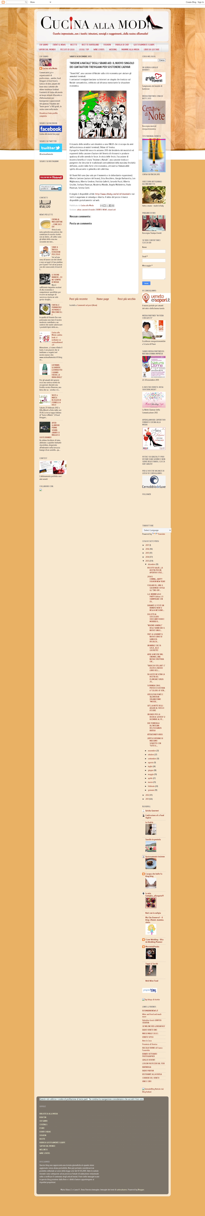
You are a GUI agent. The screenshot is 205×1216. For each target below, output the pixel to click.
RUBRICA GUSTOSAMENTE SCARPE (52, 1142)
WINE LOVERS (98, 49)
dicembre (152, 564)
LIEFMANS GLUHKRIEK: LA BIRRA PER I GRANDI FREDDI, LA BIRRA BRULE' (57, 371)
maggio (151, 774)
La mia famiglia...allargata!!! (154, 894)
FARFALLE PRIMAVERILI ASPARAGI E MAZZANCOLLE (57, 310)
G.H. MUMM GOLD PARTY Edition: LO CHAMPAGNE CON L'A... (155, 598)
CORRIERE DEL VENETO (150, 1078)
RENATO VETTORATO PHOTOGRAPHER (149, 1055)
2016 (148, 549)
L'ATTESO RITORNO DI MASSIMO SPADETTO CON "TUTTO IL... (155, 742)
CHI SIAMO (43, 45)
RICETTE (73, 45)
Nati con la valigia (153, 913)
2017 (147, 545)
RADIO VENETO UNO (149, 1030)
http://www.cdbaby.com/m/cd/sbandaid (112, 194)
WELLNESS (43, 1149)
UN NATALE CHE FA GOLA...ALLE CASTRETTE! (154, 648)
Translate (161, 534)
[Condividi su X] (107, 205)
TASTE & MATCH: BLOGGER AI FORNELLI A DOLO (56, 400)
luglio (150, 766)
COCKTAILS (43, 1124)
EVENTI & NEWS (59, 45)
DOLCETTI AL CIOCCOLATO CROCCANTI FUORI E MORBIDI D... (155, 618)
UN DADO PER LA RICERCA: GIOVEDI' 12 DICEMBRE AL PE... (156, 716)
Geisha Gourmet (152, 811)
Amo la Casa (147, 1041)
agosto (151, 762)
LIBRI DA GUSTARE (151, 49)
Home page (103, 299)
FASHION (107, 45)
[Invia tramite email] (101, 205)
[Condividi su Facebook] (110, 205)
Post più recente (78, 299)
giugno (151, 770)
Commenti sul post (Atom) (87, 305)
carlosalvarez (122, 1190)
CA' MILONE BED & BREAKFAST (153, 1026)
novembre (152, 751)
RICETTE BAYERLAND (90, 45)
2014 (147, 557)
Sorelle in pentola (153, 839)
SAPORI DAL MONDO (47, 49)
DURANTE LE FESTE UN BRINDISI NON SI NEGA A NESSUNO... (155, 608)
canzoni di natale (88, 210)
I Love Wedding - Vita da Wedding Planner (154, 940)
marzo (150, 782)
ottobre (151, 754)
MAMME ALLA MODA (130, 49)
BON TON (42, 1117)
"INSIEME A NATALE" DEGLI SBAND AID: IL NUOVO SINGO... (156, 627)
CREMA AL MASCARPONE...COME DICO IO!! (57, 223)
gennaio (151, 790)
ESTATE (42, 1128)
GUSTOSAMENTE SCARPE (144, 45)
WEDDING (113, 49)
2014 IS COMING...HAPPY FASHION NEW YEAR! (156, 579)
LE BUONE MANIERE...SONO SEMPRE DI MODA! (57, 278)
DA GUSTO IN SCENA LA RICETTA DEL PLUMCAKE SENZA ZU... (156, 678)
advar (79, 210)
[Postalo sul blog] (104, 205)
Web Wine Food (151, 981)
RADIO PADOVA (148, 1071)
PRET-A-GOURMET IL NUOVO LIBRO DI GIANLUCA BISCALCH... (155, 638)
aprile (150, 778)
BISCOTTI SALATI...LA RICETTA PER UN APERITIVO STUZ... (155, 570)
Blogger (141, 1190)
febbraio (151, 786)
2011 (147, 799)
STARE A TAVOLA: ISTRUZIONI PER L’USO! (56, 251)
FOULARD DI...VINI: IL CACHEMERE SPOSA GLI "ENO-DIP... (156, 587)
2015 (147, 553)
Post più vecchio (127, 299)
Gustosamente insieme (155, 856)
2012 (147, 795)
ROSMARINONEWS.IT (150, 1011)
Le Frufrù (149, 822)
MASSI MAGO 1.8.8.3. (150, 1033)
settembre (152, 759)
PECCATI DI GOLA (67, 49)
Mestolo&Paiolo (152, 946)
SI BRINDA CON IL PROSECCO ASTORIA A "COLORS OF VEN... (156, 688)
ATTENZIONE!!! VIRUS (155, 734)
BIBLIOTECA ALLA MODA (48, 1114)
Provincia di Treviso (149, 1044)
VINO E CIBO (146, 1081)
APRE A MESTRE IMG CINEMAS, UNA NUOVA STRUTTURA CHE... (155, 658)
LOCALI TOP (84, 49)
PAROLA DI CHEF (122, 45)
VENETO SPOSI (147, 1037)
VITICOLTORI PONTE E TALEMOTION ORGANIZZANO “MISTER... (155, 698)
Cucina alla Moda (49, 68)
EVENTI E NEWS (101, 210)
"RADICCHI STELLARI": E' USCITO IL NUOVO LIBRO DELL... (156, 668)
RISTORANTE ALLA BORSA (152, 1074)
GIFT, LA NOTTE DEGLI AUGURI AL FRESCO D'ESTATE (155, 708)
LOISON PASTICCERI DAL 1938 (153, 1063)
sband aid (112, 210)
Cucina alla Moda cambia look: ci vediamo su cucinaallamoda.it (57, 338)
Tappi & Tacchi (151, 964)
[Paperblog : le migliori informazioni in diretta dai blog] (149, 992)
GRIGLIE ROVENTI (148, 1060)
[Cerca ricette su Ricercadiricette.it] (151, 999)
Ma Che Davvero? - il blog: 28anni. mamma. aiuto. (154, 920)
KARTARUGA (146, 1067)
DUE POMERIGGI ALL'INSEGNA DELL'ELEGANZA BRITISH (154, 727)
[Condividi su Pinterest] (113, 205)
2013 (147, 561)
